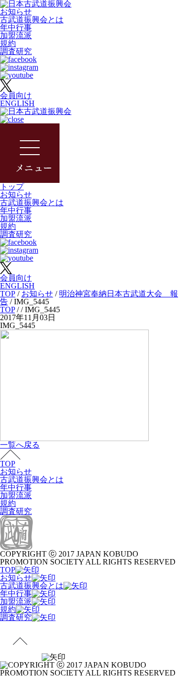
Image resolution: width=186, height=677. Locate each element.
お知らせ (16, 11)
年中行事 (16, 27)
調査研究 (16, 51)
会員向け (16, 95)
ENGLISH (17, 103)
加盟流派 (16, 35)
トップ (12, 186)
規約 (8, 43)
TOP (7, 463)
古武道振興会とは (31, 19)
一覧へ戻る (20, 445)
